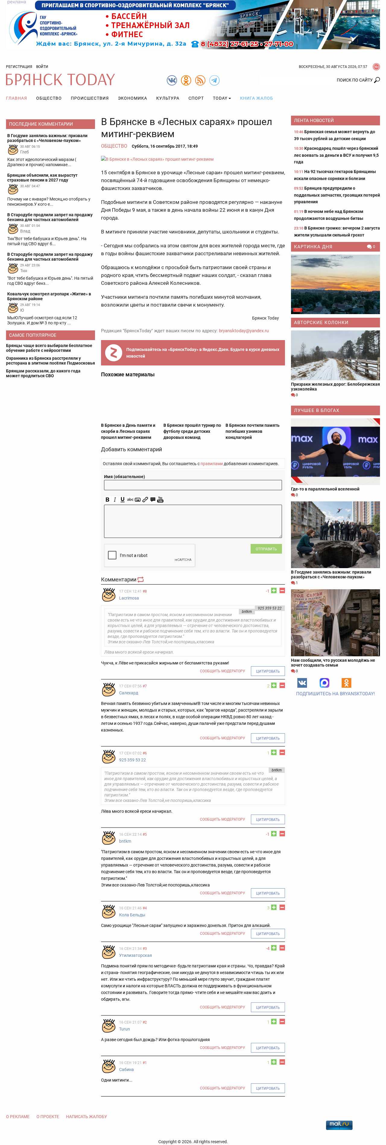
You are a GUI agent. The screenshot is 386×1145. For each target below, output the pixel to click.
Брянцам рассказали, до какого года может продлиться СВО (43, 373)
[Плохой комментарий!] (282, 590)
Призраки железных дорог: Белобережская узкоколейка (335, 386)
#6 (145, 753)
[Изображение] (137, 499)
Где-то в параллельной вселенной (325, 489)
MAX (324, 683)
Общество (49, 98)
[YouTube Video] (160, 499)
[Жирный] (107, 499)
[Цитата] (152, 499)
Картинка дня (313, 246)
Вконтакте (302, 683)
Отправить (266, 549)
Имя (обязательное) (124, 476)
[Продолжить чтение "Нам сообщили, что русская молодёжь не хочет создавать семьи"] (335, 622)
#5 (145, 834)
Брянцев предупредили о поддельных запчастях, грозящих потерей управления (337, 195)
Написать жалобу (86, 1116)
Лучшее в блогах (316, 410)
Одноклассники (346, 683)
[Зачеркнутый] (130, 499)
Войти (42, 67)
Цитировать (268, 671)
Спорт (196, 98)
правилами (212, 463)
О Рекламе (18, 1116)
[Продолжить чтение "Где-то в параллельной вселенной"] (335, 451)
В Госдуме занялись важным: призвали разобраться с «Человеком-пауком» (331, 574)
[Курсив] (115, 499)
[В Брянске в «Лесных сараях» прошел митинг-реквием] (193, 159)
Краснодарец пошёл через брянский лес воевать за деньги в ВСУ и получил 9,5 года (336, 155)
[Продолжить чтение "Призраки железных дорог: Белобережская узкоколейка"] (335, 355)
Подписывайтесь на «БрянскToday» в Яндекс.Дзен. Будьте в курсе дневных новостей (202, 353)
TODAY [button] (220, 98)
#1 (145, 1063)
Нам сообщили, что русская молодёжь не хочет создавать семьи (333, 662)
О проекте (47, 1116)
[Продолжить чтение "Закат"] (335, 284)
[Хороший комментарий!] (274, 590)
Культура (167, 98)
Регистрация (19, 67)
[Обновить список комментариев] (141, 579)
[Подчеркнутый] (122, 499)
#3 (145, 949)
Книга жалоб (256, 98)
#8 (145, 591)
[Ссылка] (145, 499)
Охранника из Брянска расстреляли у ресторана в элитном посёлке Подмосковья (50, 360)
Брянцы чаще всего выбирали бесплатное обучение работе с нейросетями (49, 348)
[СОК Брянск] (193, 24)
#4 (145, 908)
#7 (145, 686)
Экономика (132, 98)
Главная (16, 98)
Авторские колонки (321, 322)
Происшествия (90, 98)
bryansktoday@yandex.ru (244, 330)
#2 (145, 1022)
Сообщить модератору (222, 671)
